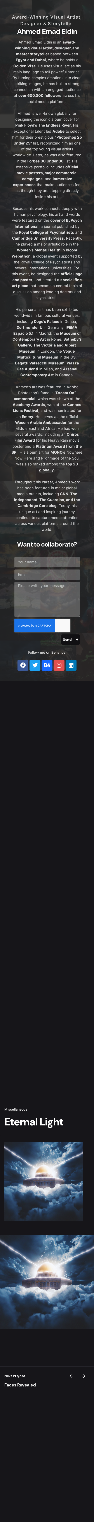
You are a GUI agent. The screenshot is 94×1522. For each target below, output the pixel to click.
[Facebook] (22, 665)
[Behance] (47, 665)
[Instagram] (59, 665)
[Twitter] (35, 665)
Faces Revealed (20, 1385)
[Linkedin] (71, 665)
